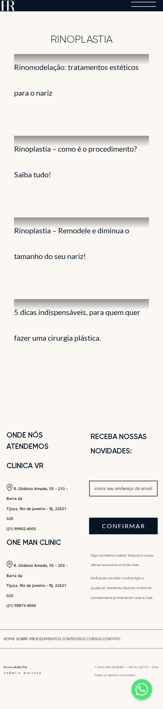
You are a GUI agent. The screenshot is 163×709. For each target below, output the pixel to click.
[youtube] (158, 640)
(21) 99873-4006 (21, 605)
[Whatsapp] (142, 689)
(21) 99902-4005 (21, 528)
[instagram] (147, 640)
